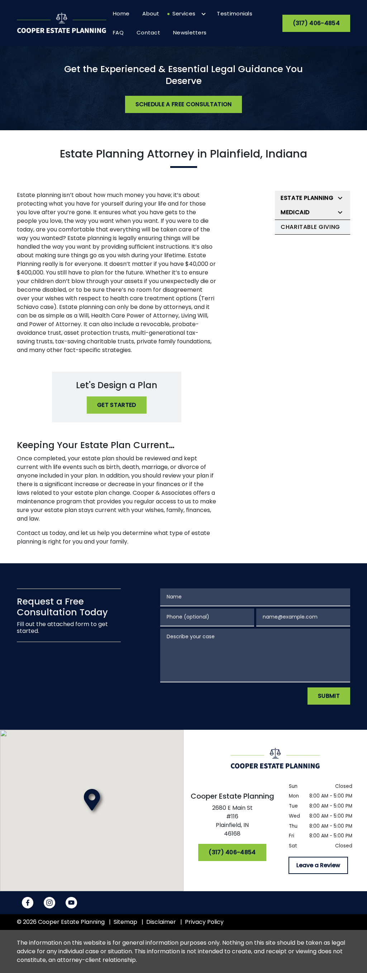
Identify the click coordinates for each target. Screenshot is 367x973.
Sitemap (125, 922)
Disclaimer (161, 922)
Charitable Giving (310, 227)
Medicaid (295, 212)
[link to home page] (61, 23)
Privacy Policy (204, 922)
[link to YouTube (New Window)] (71, 902)
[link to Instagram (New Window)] (49, 902)
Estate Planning (307, 198)
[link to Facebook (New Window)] (27, 902)
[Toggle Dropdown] (203, 14)
